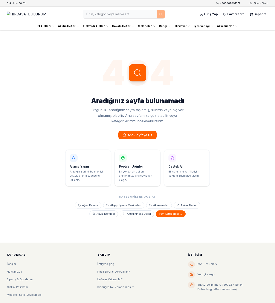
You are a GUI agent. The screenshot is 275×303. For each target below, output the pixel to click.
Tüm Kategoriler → (171, 213)
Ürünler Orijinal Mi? (110, 279)
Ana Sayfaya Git (140, 135)
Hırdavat (180, 26)
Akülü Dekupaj (105, 213)
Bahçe (163, 26)
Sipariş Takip (261, 3)
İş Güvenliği (202, 26)
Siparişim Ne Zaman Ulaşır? (115, 287)
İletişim (11, 264)
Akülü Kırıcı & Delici (139, 213)
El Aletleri (44, 26)
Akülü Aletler (67, 26)
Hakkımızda (14, 271)
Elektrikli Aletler (94, 26)
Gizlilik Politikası (17, 287)
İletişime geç (105, 264)
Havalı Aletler (121, 26)
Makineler (145, 26)
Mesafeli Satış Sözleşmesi (24, 294)
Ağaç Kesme (90, 205)
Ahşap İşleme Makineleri (125, 205)
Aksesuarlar (225, 26)
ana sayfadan (143, 175)
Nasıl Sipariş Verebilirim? (113, 271)
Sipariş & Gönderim (20, 279)
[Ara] (161, 14)
